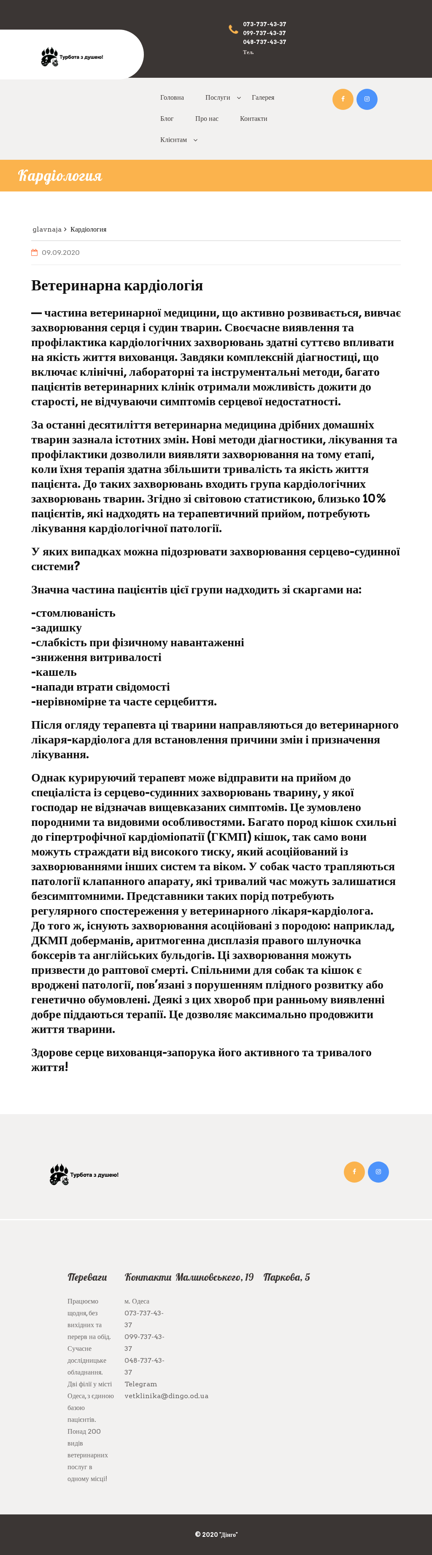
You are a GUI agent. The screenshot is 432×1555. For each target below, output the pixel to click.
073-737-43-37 (264, 24)
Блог (167, 119)
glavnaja (47, 229)
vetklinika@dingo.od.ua (166, 1396)
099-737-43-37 (264, 33)
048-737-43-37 (264, 42)
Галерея (263, 97)
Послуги (217, 97)
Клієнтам (173, 140)
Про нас (207, 119)
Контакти (253, 119)
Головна (172, 97)
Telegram (140, 1384)
